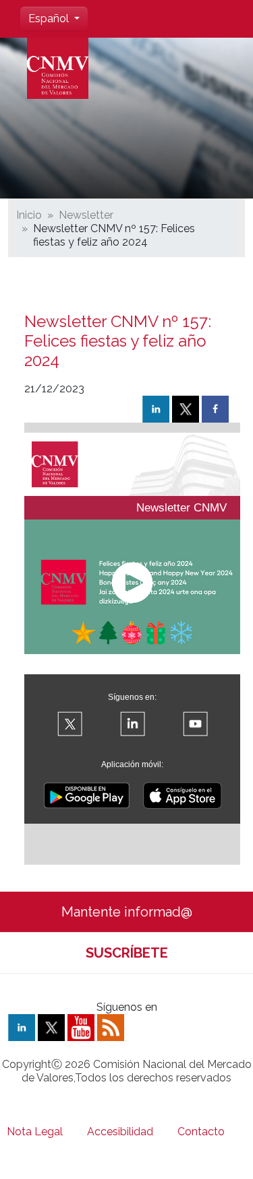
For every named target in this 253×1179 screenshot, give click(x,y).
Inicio (29, 215)
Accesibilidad (120, 1131)
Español (50, 18)
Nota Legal (35, 1131)
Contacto (201, 1131)
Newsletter (86, 215)
